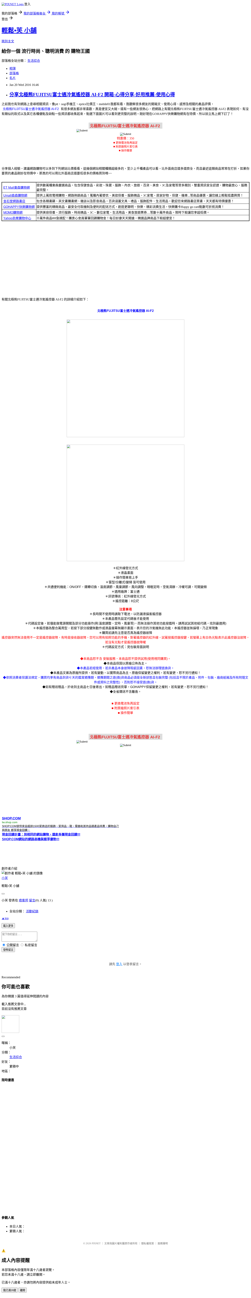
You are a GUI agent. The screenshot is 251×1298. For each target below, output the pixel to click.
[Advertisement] (125, 258)
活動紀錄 (32, 911)
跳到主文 (8, 41)
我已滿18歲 (9, 1290)
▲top (5, 918)
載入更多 (8, 925)
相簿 (12, 68)
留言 (32, 900)
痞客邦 (23, 900)
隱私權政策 (147, 1243)
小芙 (5, 878)
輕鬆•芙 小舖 (19, 30)
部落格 (14, 73)
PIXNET (96, 1243)
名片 (12, 78)
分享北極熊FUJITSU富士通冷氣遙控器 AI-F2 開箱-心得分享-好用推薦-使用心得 (92, 94)
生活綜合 (33, 60)
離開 (22, 1290)
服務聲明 (163, 1243)
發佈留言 (8, 949)
